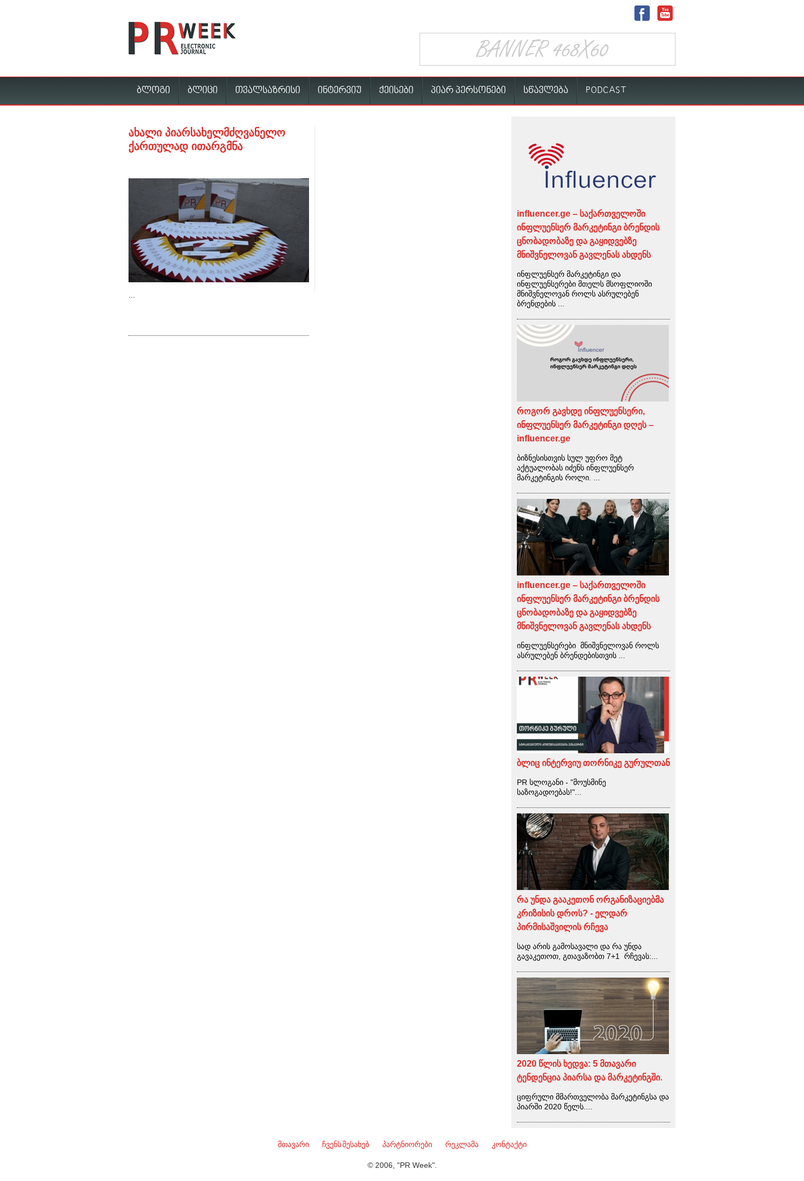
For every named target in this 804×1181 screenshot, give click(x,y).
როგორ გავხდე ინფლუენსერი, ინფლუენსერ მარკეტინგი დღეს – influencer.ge (585, 424)
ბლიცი (203, 90)
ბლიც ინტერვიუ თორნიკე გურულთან (593, 762)
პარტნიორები (407, 1144)
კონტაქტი (509, 1144)
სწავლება (545, 90)
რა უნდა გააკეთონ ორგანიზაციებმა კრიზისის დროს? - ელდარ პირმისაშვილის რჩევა (590, 913)
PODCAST (606, 90)
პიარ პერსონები (468, 90)
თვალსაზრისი (267, 90)
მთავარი (293, 1144)
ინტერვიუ (340, 90)
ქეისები (396, 90)
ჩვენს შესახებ (345, 1144)
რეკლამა (462, 1144)
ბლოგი (153, 90)
